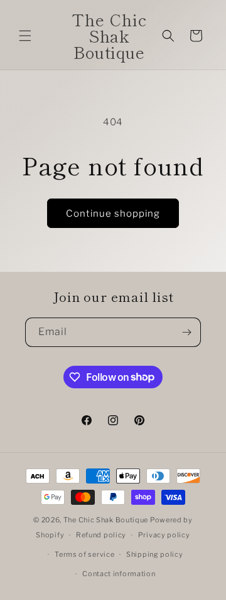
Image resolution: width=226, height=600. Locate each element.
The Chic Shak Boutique (105, 519)
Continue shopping (113, 213)
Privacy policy (164, 534)
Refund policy (101, 534)
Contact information (118, 573)
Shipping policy (154, 554)
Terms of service (84, 554)
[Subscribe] (186, 332)
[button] (25, 35)
